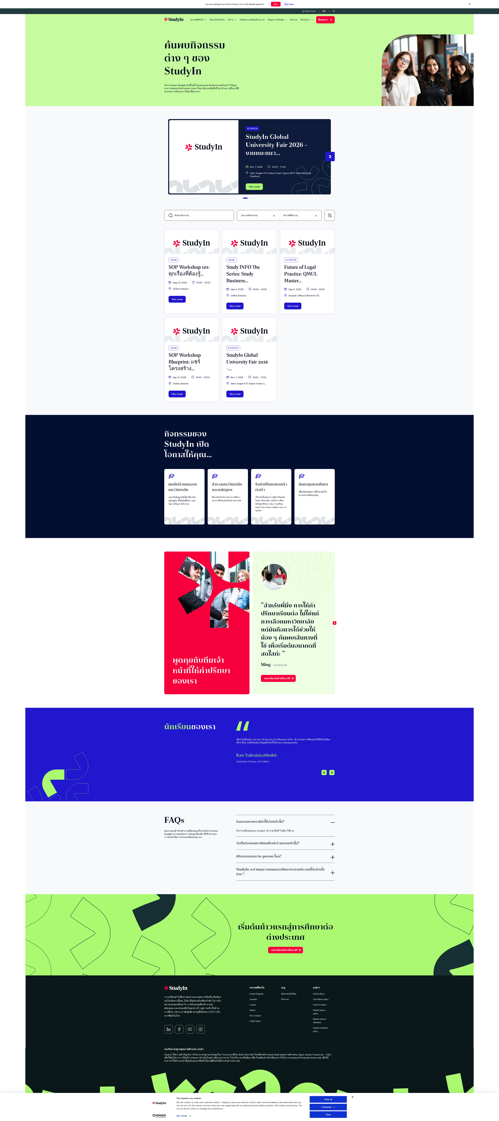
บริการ (231, 20)
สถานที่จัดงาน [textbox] (290, 215)
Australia (253, 999)
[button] (330, 156)
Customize (327, 1107)
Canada (253, 1005)
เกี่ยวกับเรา (305, 20)
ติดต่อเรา (323, 19)
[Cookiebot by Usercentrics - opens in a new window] (159, 1116)
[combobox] (258, 215)
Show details (181, 1116)
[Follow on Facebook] (179, 1029)
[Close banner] (352, 1097)
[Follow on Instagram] (200, 1029)
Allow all (328, 1099)
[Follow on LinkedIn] (168, 1029)
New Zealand (255, 1016)
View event (254, 186)
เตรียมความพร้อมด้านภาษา (252, 20)
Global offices (318, 994)
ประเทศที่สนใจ (197, 20)
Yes (275, 4)
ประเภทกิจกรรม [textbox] (249, 215)
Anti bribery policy (321, 999)
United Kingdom (256, 994)
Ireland (252, 1010)
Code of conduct (320, 1005)
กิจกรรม (293, 20)
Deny (328, 1114)
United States (255, 1021)
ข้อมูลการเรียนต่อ (276, 20)
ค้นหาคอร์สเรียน (217, 20)
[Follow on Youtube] (190, 1029)
